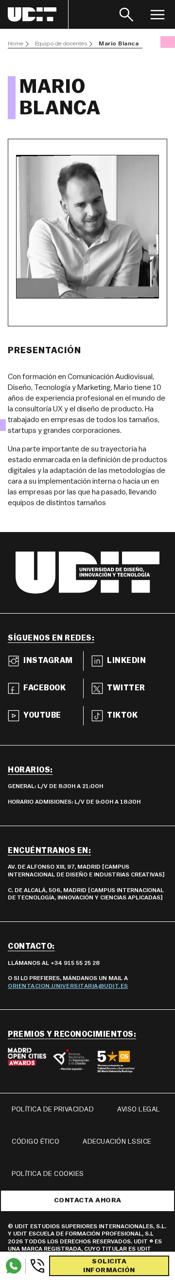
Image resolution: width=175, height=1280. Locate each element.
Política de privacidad (53, 1109)
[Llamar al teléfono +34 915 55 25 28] (35, 1266)
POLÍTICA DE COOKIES (48, 1174)
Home (15, 43)
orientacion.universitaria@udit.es (68, 986)
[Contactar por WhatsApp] (13, 1266)
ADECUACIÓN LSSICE (117, 1141)
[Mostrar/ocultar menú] (157, 14)
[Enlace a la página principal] (38, 14)
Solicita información (109, 1266)
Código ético (35, 1141)
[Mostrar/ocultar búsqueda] (126, 14)
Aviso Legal (138, 1109)
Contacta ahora (88, 1200)
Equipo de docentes (61, 43)
